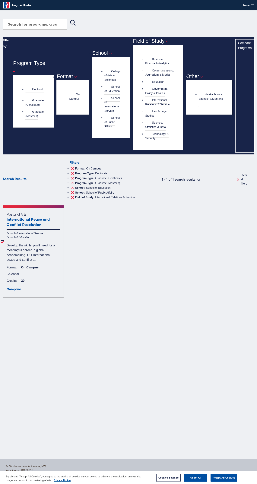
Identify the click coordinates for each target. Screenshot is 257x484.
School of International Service (112, 104)
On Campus (74, 96)
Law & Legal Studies (156, 113)
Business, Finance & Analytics (157, 61)
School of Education (112, 89)
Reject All (195, 477)
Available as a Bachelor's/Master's (210, 96)
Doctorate (38, 89)
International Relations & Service (157, 102)
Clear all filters (244, 179)
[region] (128, 477)
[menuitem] (34, 91)
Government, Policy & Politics (156, 91)
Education (158, 81)
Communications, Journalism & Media (159, 72)
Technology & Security (157, 136)
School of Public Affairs (112, 122)
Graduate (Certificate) (34, 102)
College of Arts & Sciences (112, 75)
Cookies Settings (168, 477)
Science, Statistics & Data (155, 124)
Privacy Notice (62, 480)
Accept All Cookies (224, 477)
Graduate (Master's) (34, 114)
